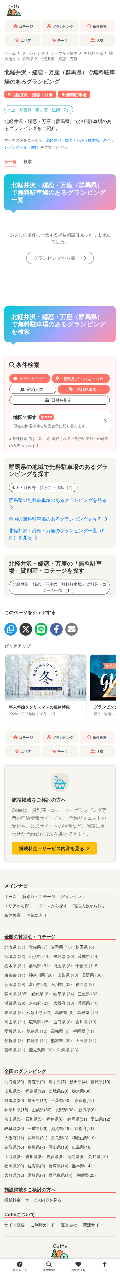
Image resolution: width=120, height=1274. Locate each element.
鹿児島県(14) (61, 1175)
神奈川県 (41, 975)
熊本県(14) (82, 1165)
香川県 (85, 1021)
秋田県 (84, 947)
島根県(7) (37, 1147)
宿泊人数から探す (89, 905)
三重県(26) (38, 1128)
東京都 (14, 975)
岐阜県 (63, 993)
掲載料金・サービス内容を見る (52, 848)
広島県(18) (82, 1147)
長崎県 (37, 1040)
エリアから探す (18, 905)
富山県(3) (13, 1119)
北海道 (14, 947)
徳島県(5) (76, 1156)
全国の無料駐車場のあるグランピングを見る (56, 518)
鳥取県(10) (14, 1147)
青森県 (38, 947)
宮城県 (14, 956)
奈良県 (13, 1012)
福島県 (63, 956)
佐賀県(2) (37, 1165)
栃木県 (14, 965)
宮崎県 (14, 1049)
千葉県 (87, 965)
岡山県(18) (59, 1147)
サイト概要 (14, 1224)
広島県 (39, 1021)
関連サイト (93, 1224)
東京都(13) (84, 1100)
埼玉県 (62, 965)
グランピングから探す (57, 257)
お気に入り (37, 915)
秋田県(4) (79, 1081)
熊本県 (61, 1040)
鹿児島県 (41, 1049)
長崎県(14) (59, 1165)
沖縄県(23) (86, 1175)
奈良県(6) (60, 1137)
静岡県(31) (77, 1119)
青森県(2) (37, 1081)
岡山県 (14, 1021)
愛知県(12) (100, 1119)
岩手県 (61, 947)
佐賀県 (13, 1040)
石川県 (61, 984)
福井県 (84, 984)
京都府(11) (84, 1128)
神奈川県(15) (16, 1109)
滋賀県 (14, 1003)
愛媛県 (13, 1031)
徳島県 (37, 1031)
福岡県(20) (14, 1165)
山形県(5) (13, 1091)
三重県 (88, 993)
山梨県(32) (42, 1109)
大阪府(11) (14, 1137)
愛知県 (40, 993)
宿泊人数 (35, 389)
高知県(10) (98, 1156)
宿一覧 (10, 161)
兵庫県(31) (38, 1137)
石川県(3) (34, 1119)
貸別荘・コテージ (38, 896)
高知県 (60, 1031)
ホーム (10, 53)
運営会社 (69, 1224)
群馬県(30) (14, 1100)
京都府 (39, 1003)
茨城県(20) (59, 1091)
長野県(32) (65, 1109)
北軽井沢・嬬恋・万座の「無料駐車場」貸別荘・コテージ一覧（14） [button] (59, 587)
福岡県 (83, 1031)
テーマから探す (64, 53)
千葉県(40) (61, 1100)
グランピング (33, 53)
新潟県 (14, 984)
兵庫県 (88, 1003)
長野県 (92, 975)
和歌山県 (39, 1012)
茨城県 (88, 956)
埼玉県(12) (38, 1100)
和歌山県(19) (84, 1137)
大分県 (85, 1040)
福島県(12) (35, 1091)
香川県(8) (34, 1156)
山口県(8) (13, 1156)
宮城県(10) (100, 1081)
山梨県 (67, 975)
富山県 (38, 984)
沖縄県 (67, 1049)
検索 (28, 161)
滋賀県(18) (61, 1128)
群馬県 (27, 58)
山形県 (39, 956)
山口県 (62, 1021)
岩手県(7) (58, 1081)
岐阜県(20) (14, 1128)
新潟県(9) (87, 1109)
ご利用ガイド (43, 1224)
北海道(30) (14, 1081)
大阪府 (63, 1003)
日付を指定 (61, 400)
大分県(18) (14, 1175)
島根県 (87, 1012)
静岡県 (16, 993)
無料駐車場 (93, 53)
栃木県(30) (82, 1091)
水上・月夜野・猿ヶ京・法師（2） (38, 109)
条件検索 (12, 915)
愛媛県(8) (55, 1156)
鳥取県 (64, 1012)
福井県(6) (55, 1119)
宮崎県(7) (37, 1175)
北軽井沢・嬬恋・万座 (83, 378)
